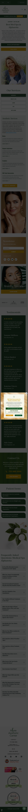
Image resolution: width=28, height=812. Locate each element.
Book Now (9, 415)
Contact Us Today (18, 415)
